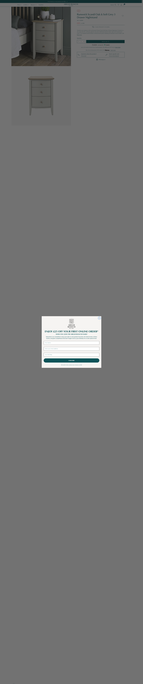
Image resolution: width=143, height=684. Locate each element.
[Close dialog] (99, 318)
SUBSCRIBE (71, 360)
